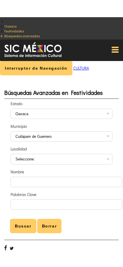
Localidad (19, 149)
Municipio (19, 126)
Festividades (14, 30)
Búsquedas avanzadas (22, 35)
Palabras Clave (23, 194)
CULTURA (81, 68)
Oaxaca (10, 25)
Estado (16, 103)
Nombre (17, 171)
